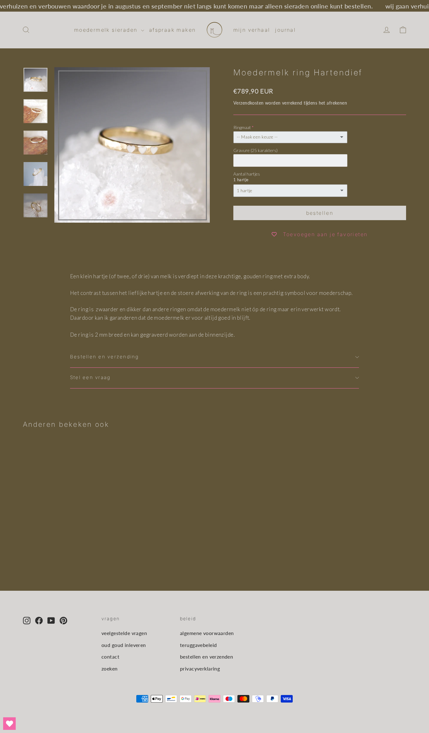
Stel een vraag (90, 377)
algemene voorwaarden (207, 633)
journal (285, 30)
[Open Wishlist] (9, 723)
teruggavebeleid (198, 645)
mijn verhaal (251, 30)
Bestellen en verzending (104, 357)
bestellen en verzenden (206, 657)
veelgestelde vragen (124, 633)
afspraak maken (172, 30)
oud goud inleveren (123, 645)
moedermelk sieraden (106, 30)
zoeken (109, 668)
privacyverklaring (200, 668)
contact (110, 657)
